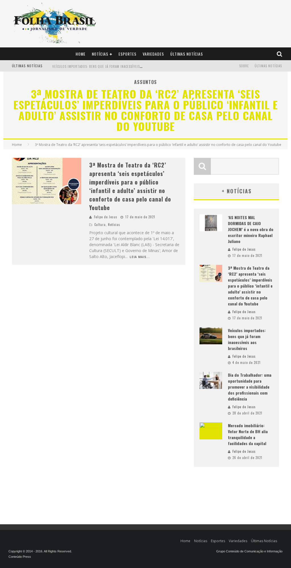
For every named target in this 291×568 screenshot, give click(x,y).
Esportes (127, 54)
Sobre (244, 66)
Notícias (100, 54)
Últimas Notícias (186, 54)
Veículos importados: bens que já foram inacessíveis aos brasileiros (109, 66)
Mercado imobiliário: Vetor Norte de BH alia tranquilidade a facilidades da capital (248, 434)
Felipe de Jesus (105, 217)
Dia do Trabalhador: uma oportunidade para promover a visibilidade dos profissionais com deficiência (249, 387)
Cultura (100, 224)
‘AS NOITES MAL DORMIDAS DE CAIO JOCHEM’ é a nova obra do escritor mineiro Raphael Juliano (250, 229)
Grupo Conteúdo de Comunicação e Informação (249, 551)
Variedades (153, 54)
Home (81, 54)
